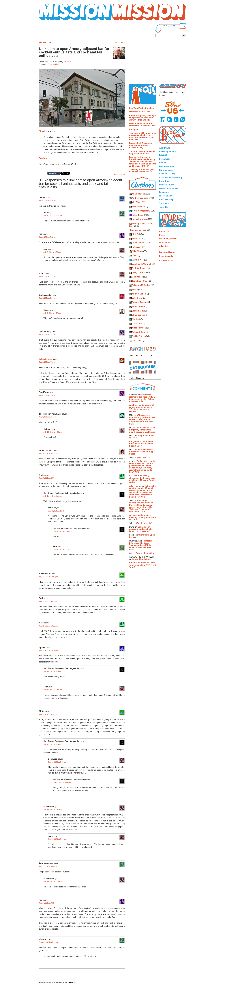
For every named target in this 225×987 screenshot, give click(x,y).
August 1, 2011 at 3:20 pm (48, 942)
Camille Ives (138, 260)
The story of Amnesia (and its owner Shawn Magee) (141, 170)
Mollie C (136, 319)
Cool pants (134, 129)
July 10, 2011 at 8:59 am (52, 432)
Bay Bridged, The (167, 151)
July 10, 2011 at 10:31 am (48, 453)
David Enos (164, 181)
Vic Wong (136, 202)
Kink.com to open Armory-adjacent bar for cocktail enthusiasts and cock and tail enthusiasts (74, 52)
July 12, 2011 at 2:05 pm (57, 762)
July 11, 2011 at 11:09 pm (52, 215)
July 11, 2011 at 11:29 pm (62, 549)
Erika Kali (136, 238)
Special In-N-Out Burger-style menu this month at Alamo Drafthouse (142, 429)
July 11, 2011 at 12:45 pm (57, 511)
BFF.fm (162, 162)
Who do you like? (144, 523)
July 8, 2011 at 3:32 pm (47, 237)
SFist (41, 131)
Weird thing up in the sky (142, 536)
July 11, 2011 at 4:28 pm (48, 601)
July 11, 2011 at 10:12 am (52, 496)
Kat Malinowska (139, 219)
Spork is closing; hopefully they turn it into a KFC (142, 152)
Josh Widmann (139, 268)
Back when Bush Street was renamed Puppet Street (141, 443)
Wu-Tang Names (166, 261)
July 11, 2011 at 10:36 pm (48, 626)
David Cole (137, 323)
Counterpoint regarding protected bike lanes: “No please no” (140, 529)
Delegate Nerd (45, 359)
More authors (165, 242)
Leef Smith (134, 476)
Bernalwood (165, 159)
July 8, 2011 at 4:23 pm (47, 334)
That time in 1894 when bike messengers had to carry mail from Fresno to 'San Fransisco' (142, 136)
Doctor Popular (139, 243)
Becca (135, 289)
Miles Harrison (139, 328)
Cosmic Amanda (140, 302)
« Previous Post (45, 42)
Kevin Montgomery (141, 211)
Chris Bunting (138, 315)
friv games (134, 441)
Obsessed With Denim (139, 112)
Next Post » (120, 42)
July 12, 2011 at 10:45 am (52, 744)
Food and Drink (54, 64)
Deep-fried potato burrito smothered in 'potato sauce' (142, 124)
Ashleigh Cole (138, 332)
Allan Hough (69, 62)
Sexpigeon (164, 203)
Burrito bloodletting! (145, 553)
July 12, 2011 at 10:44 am (52, 671)
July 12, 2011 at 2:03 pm (52, 881)
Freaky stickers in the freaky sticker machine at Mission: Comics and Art (142, 479)
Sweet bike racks (145, 457)
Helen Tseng (138, 215)
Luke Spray (137, 298)
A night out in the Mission (141, 436)
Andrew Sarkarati (140, 198)
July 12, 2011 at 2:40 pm (57, 839)
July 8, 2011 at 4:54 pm (47, 395)
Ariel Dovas (137, 206)
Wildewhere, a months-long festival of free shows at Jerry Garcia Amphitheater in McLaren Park (142, 419)
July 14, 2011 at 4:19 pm (48, 903)
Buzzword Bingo (167, 252)
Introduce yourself (167, 239)
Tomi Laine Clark (140, 281)
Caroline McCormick (141, 264)
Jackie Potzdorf (139, 336)
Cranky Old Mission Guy (170, 177)
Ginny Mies (137, 277)
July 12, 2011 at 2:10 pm (52, 809)
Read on (43, 158)
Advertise (163, 246)
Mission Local (165, 196)
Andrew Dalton (139, 294)
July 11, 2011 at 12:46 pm (62, 531)
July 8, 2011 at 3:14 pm (47, 200)
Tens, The (163, 207)
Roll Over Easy (166, 199)
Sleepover (71, 982)
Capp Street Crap (167, 174)
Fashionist (164, 192)
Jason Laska (138, 311)
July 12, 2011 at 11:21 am (52, 690)
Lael (134, 255)
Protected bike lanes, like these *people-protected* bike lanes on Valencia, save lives (140, 545)
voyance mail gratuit (138, 515)
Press (162, 235)
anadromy (134, 405)
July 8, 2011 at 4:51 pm (47, 362)
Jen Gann (136, 341)
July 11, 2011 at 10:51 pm (48, 650)
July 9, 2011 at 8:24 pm (47, 417)
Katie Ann (136, 247)
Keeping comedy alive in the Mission (142, 518)
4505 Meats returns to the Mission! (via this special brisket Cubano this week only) (142, 398)
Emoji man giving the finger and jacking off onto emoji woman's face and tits (142, 117)
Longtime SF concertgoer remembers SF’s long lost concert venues (141, 408)
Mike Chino (137, 251)
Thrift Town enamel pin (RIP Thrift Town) (142, 565)
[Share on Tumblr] (53, 173)
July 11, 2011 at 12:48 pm (48, 577)
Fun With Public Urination (141, 108)
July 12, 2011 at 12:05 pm (48, 866)
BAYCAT (163, 155)
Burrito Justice (139, 230)
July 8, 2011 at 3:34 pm (52, 252)
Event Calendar (166, 256)
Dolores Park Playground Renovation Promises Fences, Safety (141, 145)
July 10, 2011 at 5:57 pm (48, 478)
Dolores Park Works (168, 188)
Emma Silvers (138, 306)
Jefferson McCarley (141, 285)
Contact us (164, 231)
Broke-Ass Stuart (167, 166)
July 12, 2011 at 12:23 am (48, 714)
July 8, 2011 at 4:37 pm (52, 313)
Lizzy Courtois (139, 272)
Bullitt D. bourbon (137, 563)
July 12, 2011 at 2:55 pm (62, 782)
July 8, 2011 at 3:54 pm (47, 298)
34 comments (119, 174)
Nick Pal (136, 234)
